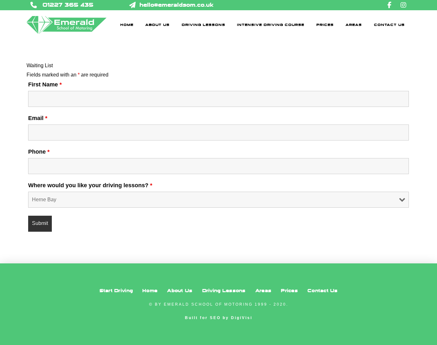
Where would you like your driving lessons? (90, 185)
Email (37, 118)
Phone (39, 151)
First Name (45, 84)
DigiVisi (241, 318)
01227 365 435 (68, 5)
